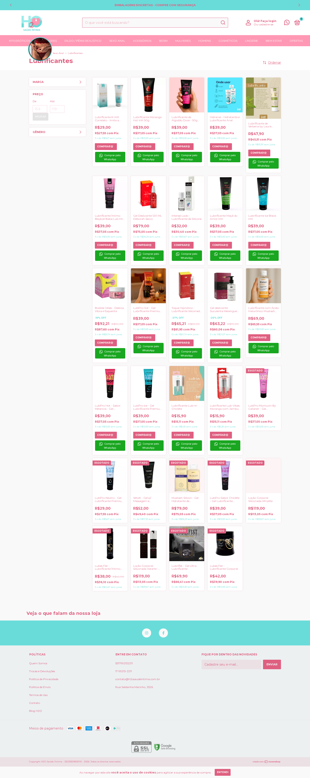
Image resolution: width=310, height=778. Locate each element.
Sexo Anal (117, 40)
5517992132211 (124, 663)
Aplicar (40, 116)
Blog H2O (35, 711)
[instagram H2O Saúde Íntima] (146, 632)
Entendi (222, 772)
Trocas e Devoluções (42, 671)
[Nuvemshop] (267, 762)
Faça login (268, 21)
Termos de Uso (38, 695)
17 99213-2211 (123, 671)
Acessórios (142, 40)
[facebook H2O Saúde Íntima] (163, 632)
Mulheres (183, 40)
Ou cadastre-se (263, 24)
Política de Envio (40, 687)
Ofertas (296, 40)
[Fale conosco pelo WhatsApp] (287, 23)
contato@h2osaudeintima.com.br (137, 679)
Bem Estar (274, 40)
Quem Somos (38, 663)
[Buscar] (222, 23)
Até (52, 101)
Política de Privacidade (43, 679)
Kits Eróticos (19, 40)
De (34, 101)
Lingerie (251, 40)
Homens (204, 40)
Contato (34, 703)
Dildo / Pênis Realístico (82, 40)
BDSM (163, 40)
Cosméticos (228, 40)
